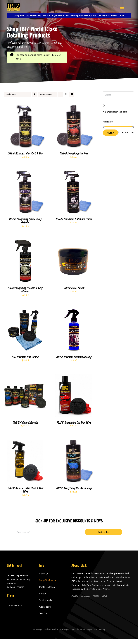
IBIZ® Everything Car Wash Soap (74, 488)
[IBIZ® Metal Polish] (74, 242)
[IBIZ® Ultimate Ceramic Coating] (74, 310)
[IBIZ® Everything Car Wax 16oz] (74, 376)
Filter (110, 132)
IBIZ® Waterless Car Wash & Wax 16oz (25, 489)
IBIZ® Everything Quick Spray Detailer (25, 220)
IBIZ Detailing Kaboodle (25, 422)
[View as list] (71, 94)
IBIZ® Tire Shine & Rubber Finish (74, 219)
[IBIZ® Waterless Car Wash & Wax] (25, 107)
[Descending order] (34, 94)
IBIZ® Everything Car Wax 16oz (74, 422)
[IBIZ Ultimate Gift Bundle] (25, 310)
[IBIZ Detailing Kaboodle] (25, 376)
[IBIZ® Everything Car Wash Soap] (74, 442)
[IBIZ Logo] (13, 4)
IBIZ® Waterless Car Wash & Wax (25, 153)
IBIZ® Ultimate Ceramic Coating (74, 357)
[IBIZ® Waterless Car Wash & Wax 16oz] (25, 442)
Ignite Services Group (96, 629)
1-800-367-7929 (14, 605)
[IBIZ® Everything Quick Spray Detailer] (25, 173)
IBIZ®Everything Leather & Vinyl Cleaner (25, 289)
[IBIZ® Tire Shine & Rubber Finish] (74, 173)
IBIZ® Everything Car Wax (74, 153)
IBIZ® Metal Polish (73, 288)
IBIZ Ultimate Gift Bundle (25, 357)
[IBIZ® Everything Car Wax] (74, 107)
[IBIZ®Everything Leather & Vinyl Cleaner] (25, 242)
